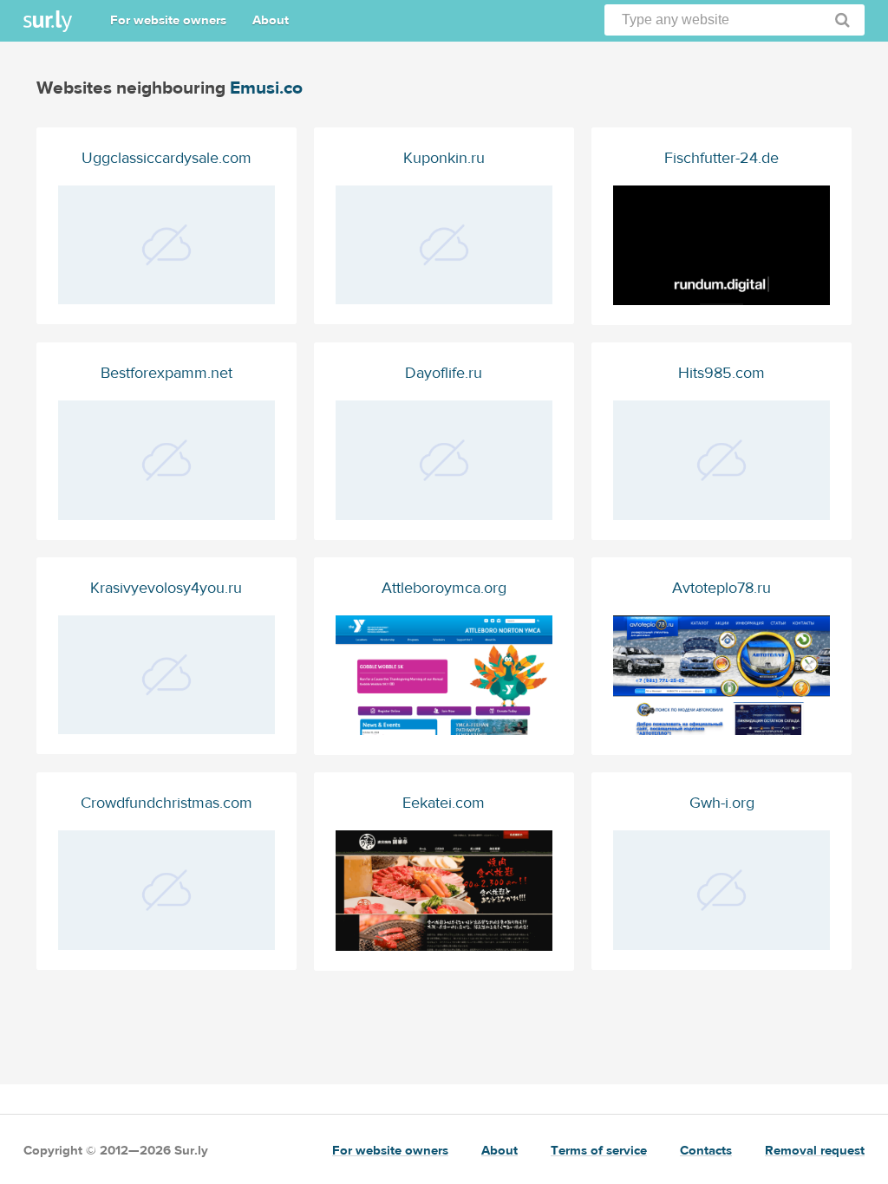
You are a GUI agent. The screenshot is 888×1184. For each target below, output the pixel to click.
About (270, 20)
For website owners (168, 20)
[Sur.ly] (47, 21)
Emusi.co (266, 88)
